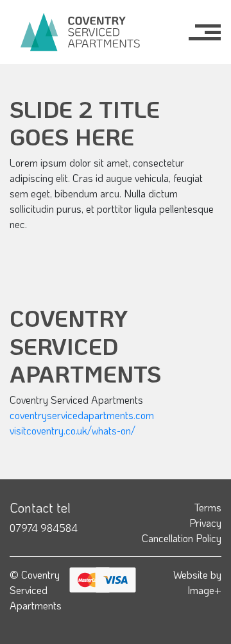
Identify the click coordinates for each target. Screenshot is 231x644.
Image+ (204, 590)
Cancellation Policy (181, 538)
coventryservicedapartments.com (82, 415)
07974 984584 (44, 527)
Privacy (205, 522)
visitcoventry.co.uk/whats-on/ (72, 430)
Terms (207, 507)
